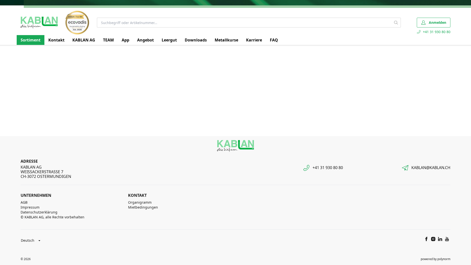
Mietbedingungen (143, 207)
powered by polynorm (435, 259)
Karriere (254, 40)
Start (24, 51)
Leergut (169, 40)
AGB (24, 202)
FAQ (274, 40)
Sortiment (30, 40)
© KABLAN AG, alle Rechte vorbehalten (52, 217)
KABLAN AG (83, 40)
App (125, 40)
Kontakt (56, 40)
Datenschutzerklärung (39, 212)
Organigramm (140, 202)
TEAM (108, 40)
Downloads (196, 40)
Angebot (145, 40)
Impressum (30, 207)
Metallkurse (226, 40)
